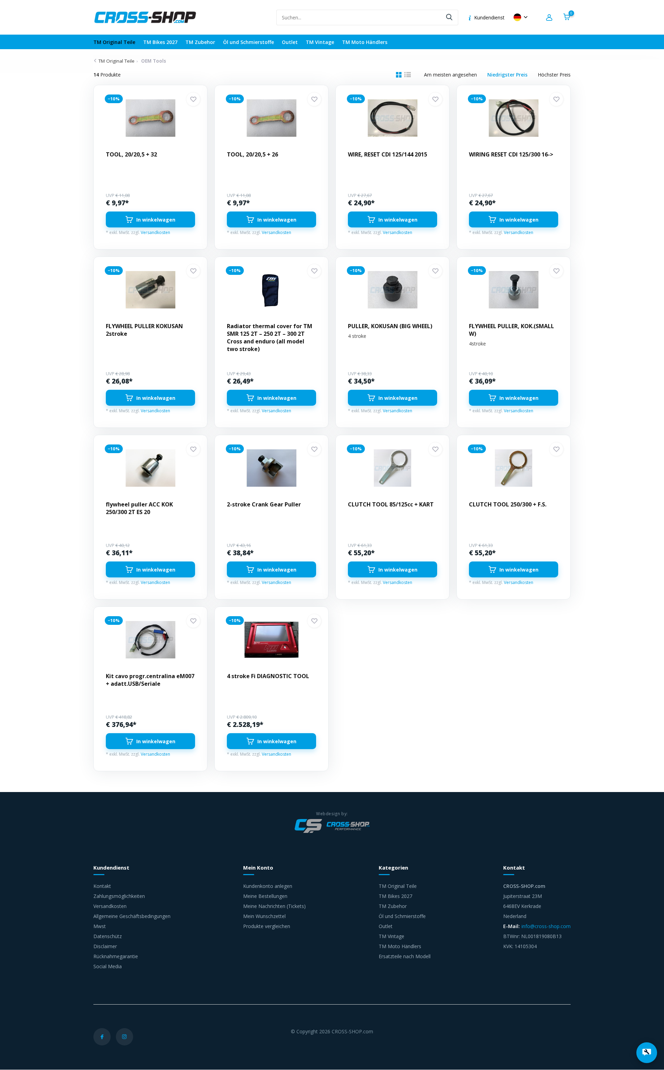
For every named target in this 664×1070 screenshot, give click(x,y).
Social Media (107, 966)
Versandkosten (155, 232)
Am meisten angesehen (450, 74)
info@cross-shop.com (546, 926)
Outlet (290, 42)
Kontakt (102, 886)
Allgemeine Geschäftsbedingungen (131, 916)
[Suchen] (449, 17)
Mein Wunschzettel (264, 916)
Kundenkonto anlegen (267, 886)
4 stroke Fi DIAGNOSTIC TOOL (268, 676)
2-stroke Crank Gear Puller (264, 504)
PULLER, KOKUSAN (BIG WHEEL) (390, 326)
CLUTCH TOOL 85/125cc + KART (391, 504)
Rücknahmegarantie (115, 956)
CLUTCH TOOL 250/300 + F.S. (507, 504)
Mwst (99, 926)
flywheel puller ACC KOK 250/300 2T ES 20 (139, 508)
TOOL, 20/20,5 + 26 (252, 154)
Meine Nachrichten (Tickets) (274, 906)
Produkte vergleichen (266, 926)
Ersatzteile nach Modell (405, 956)
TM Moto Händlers (364, 42)
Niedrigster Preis (507, 74)
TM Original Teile (114, 42)
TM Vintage (320, 42)
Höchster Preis (554, 74)
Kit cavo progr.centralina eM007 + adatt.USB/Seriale (150, 679)
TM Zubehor (200, 42)
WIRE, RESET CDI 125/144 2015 (387, 154)
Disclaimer (105, 946)
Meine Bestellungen (265, 896)
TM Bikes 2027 (160, 42)
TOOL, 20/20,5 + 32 (131, 154)
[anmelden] (550, 17)
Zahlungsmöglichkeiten (119, 896)
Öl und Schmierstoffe (248, 42)
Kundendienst (489, 17)
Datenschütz (107, 936)
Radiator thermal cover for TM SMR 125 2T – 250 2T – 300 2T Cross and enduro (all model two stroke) (269, 337)
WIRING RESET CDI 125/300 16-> (511, 154)
